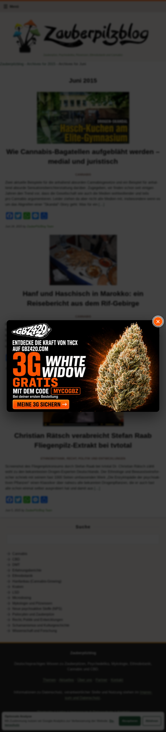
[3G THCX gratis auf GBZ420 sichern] (83, 366)
